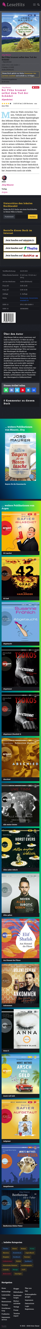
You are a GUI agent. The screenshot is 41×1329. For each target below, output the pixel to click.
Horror (14, 1249)
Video (4, 1298)
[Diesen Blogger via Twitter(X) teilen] (17, 390)
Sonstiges (18, 1274)
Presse (15, 1310)
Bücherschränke (16, 1302)
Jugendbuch (29, 1253)
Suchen (33, 217)
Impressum (29, 1300)
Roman (23, 1249)
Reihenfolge (6, 1291)
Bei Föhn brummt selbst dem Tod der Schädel (19, 483)
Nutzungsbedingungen (31, 1295)
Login (27, 1306)
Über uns (28, 1288)
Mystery (6, 1253)
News (4, 1288)
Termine (5, 1305)
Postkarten (6, 1314)
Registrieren (29, 1309)
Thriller (5, 1249)
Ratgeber (6, 1257)
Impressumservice (6, 1318)
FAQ (26, 1291)
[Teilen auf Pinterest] (22, 390)
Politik (18, 1261)
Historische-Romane (10, 1265)
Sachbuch (28, 1261)
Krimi (36, 87)
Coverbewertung (6, 1309)
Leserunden (6, 1295)
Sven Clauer (34, 1326)
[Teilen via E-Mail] (33, 390)
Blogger (16, 1289)
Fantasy (27, 1257)
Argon (4, 192)
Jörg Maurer (8, 185)
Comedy (6, 1269)
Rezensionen (6, 1301)
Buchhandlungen (17, 1296)
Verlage (16, 1307)
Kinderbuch (17, 1253)
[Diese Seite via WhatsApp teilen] (6, 390)
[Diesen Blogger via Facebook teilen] (11, 390)
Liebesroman (7, 1261)
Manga (15, 1269)
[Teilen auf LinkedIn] (28, 390)
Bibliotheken (18, 1292)
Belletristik (7, 1274)
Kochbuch (16, 1257)
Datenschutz (29, 1303)
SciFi (23, 1269)
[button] (37, 5)
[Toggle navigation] (34, 5)
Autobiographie (26, 1265)
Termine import (16, 1314)
